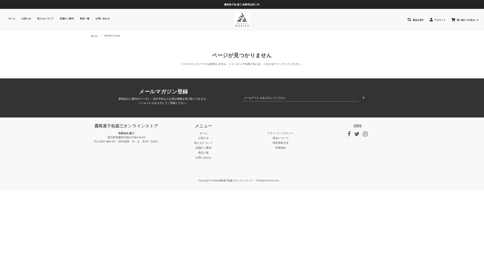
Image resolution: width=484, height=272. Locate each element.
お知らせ (26, 18)
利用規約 (280, 147)
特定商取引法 (281, 142)
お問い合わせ (102, 18)
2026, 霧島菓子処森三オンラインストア (233, 180)
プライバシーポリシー (280, 133)
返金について (281, 138)
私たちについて (45, 18)
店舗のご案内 (67, 18)
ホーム (12, 18)
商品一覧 (84, 18)
